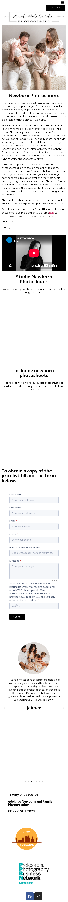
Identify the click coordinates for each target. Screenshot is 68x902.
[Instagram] (38, 896)
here (52, 212)
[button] (62, 2)
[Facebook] (30, 896)
